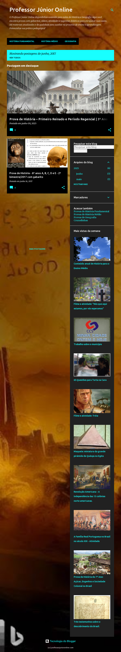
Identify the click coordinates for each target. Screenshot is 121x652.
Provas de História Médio (87, 214)
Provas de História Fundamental (91, 211)
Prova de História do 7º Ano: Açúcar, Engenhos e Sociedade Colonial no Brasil (89, 581)
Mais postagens (37, 249)
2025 (76, 168)
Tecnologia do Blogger (62, 641)
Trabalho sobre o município (88, 344)
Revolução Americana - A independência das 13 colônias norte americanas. (89, 496)
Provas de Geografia (85, 217)
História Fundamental (21, 41)
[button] (110, 130)
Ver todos (14, 58)
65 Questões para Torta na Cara (90, 380)
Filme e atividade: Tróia (86, 415)
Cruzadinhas (81, 220)
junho (79, 173)
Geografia (70, 41)
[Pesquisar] (112, 10)
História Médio (49, 41)
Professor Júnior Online (40, 9)
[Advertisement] (36, 218)
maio (79, 179)
